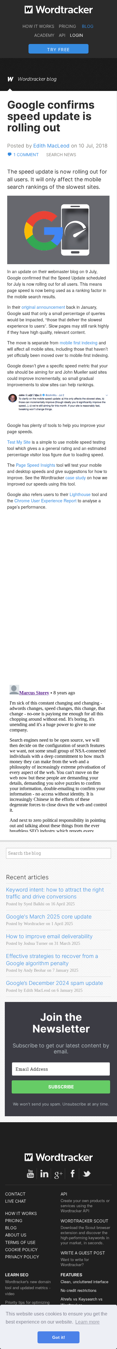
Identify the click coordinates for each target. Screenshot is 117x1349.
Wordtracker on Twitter (86, 1173)
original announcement (43, 307)
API (62, 35)
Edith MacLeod (51, 146)
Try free (58, 49)
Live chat (15, 1201)
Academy (44, 35)
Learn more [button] (87, 1321)
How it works (38, 26)
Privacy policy (22, 1256)
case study (75, 477)
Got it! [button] (58, 1337)
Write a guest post (83, 1252)
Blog (87, 26)
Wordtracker (59, 9)
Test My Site (19, 442)
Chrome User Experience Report (45, 501)
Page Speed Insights (35, 465)
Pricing (67, 26)
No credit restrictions (79, 1290)
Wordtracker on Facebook (72, 1173)
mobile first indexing (79, 343)
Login (76, 35)
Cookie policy (21, 1249)
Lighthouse (80, 494)
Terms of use (20, 1242)
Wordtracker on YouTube (30, 1173)
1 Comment (26, 154)
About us (15, 1234)
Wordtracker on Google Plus (58, 1173)
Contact (15, 1193)
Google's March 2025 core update (49, 916)
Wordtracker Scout (84, 1220)
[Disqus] (58, 603)
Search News (61, 154)
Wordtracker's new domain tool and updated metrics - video (28, 1287)
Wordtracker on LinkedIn (44, 1173)
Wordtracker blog (37, 79)
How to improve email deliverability (49, 936)
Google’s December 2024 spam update (54, 983)
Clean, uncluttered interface (84, 1281)
